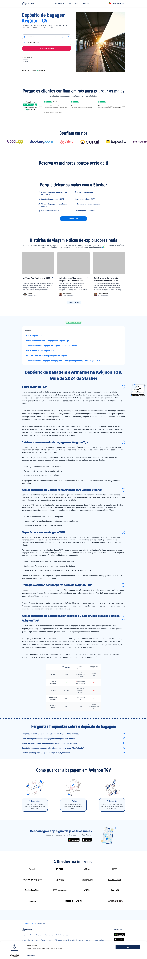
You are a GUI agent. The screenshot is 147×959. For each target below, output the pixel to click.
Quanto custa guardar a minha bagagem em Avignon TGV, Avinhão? (50, 743)
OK (128, 947)
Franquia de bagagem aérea (95, 940)
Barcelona (39, 935)
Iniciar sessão (116, 3)
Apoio (43, 940)
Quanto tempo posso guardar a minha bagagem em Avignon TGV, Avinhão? (53, 748)
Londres (24, 935)
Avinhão (25, 61)
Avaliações (85, 3)
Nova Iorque (49, 935)
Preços (30, 940)
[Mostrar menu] (123, 3)
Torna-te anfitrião (73, 3)
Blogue (50, 940)
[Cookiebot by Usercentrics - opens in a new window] (14, 955)
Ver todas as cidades (63, 935)
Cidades (27, 923)
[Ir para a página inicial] (28, 3)
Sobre (24, 940)
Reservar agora (73, 218)
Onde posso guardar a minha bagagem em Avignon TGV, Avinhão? (49, 739)
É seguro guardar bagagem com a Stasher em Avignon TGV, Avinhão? (50, 734)
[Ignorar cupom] (145, 385)
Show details (31, 955)
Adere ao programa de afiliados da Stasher (69, 940)
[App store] (87, 840)
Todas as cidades (58, 3)
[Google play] (74, 840)
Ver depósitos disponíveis (46, 48)
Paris (31, 935)
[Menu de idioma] (110, 3)
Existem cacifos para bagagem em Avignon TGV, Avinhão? (46, 753)
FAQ (37, 940)
